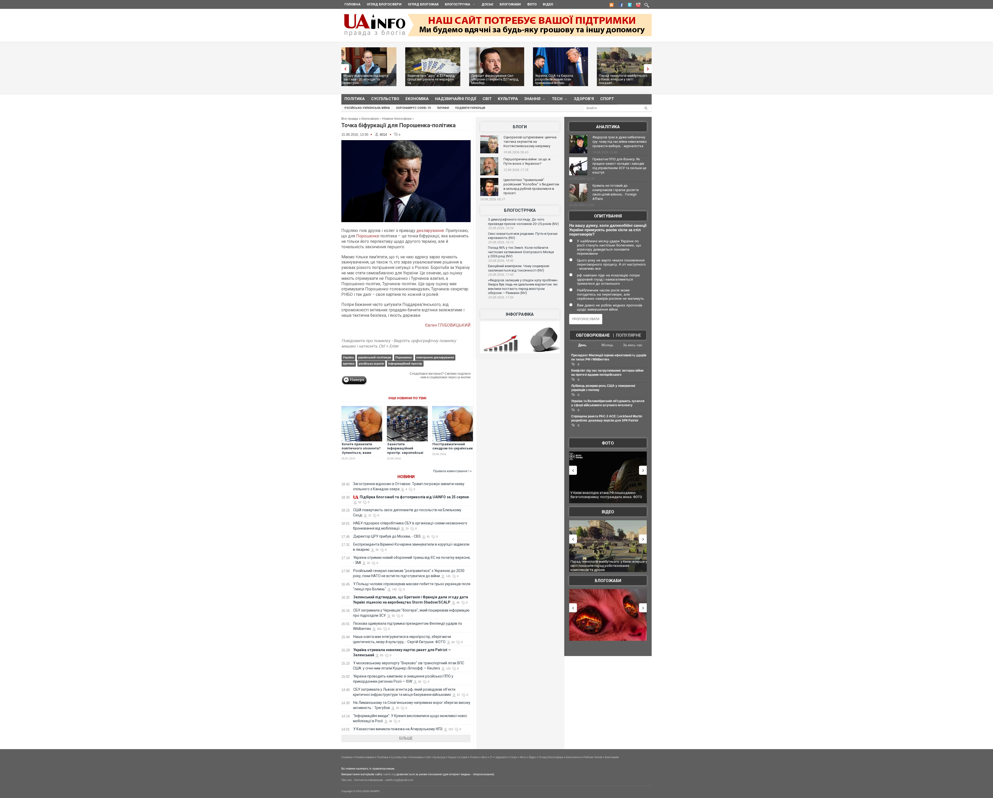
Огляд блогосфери (384, 4)
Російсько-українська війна (367, 108)
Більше (406, 738)
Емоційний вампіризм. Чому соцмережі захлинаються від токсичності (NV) (518, 268)
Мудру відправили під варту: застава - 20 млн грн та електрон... (366, 79)
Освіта (474, 757)
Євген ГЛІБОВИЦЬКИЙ (448, 325)
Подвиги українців (470, 108)
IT (491, 757)
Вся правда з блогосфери (360, 119)
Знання (530, 99)
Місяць (607, 345)
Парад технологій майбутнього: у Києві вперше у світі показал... (623, 79)
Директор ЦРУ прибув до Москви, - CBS (387, 536)
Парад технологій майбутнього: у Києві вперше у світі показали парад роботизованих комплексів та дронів (608, 565)
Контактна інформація (368, 779)
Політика (354, 98)
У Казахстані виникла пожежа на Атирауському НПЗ (397, 729)
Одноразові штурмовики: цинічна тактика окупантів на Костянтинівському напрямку (529, 141)
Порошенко (403, 357)
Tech (555, 99)
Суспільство (385, 98)
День (582, 345)
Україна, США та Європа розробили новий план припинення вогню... (554, 79)
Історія (462, 757)
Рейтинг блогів (592, 757)
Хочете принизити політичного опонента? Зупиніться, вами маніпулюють (361, 450)
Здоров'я (584, 98)
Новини (406, 476)
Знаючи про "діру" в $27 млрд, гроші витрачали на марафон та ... (431, 79)
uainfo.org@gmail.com (399, 779)
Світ (487, 98)
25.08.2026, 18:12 (500, 242)
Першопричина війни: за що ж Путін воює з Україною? (527, 161)
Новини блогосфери (397, 119)
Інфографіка (520, 314)
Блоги (520, 126)
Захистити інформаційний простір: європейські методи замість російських (405, 453)
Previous (344, 68)
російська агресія (371, 363)
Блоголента (573, 757)
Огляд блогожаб (423, 4)
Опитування (608, 216)
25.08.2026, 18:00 (500, 260)
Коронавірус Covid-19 (413, 108)
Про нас (346, 779)
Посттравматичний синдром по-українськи (452, 446)
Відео (548, 4)
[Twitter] (628, 6)
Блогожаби (510, 4)
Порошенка (367, 236)
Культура (508, 98)
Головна (352, 4)
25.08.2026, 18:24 (500, 228)
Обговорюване (593, 335)
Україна (348, 357)
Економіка (417, 98)
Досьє (487, 4)
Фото (532, 4)
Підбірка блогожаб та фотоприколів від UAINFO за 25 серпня (414, 497)
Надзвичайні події (455, 98)
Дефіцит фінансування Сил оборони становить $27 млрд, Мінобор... (495, 79)
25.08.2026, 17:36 (500, 297)
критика (348, 363)
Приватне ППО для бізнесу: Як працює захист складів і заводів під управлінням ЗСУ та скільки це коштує (619, 165)
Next (649, 68)
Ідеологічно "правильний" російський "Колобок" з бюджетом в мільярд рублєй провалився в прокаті (531, 186)
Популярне (628, 335)
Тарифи (443, 108)
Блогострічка (456, 5)
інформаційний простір (405, 363)
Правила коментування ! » (452, 471)
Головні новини (364, 757)
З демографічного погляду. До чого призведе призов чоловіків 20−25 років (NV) (523, 221)
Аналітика (608, 126)
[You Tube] (637, 6)
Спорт (607, 98)
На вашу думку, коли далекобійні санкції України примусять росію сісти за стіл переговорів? (607, 229)
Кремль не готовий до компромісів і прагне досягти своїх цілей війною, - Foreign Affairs (615, 192)
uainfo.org (389, 774)
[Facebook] (620, 6)
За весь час (632, 345)
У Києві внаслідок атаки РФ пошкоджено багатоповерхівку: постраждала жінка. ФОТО (606, 495)
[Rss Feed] (611, 6)
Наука (452, 757)
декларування (430, 230)
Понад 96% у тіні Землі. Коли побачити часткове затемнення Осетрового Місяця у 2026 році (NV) (521, 252)
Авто (484, 757)
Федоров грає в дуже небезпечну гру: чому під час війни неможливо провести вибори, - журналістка (619, 141)
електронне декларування (435, 357)
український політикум (374, 357)
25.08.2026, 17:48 (500, 274)
